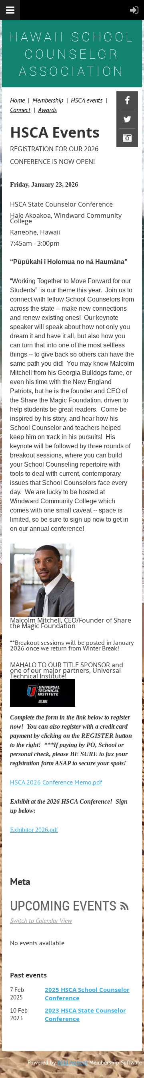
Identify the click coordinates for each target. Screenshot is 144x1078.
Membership (47, 100)
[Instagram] (127, 138)
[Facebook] (127, 100)
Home (17, 100)
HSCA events (86, 100)
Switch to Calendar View (41, 920)
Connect (20, 110)
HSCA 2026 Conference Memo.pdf (56, 782)
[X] (127, 119)
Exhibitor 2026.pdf (34, 829)
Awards (47, 110)
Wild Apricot (72, 1062)
